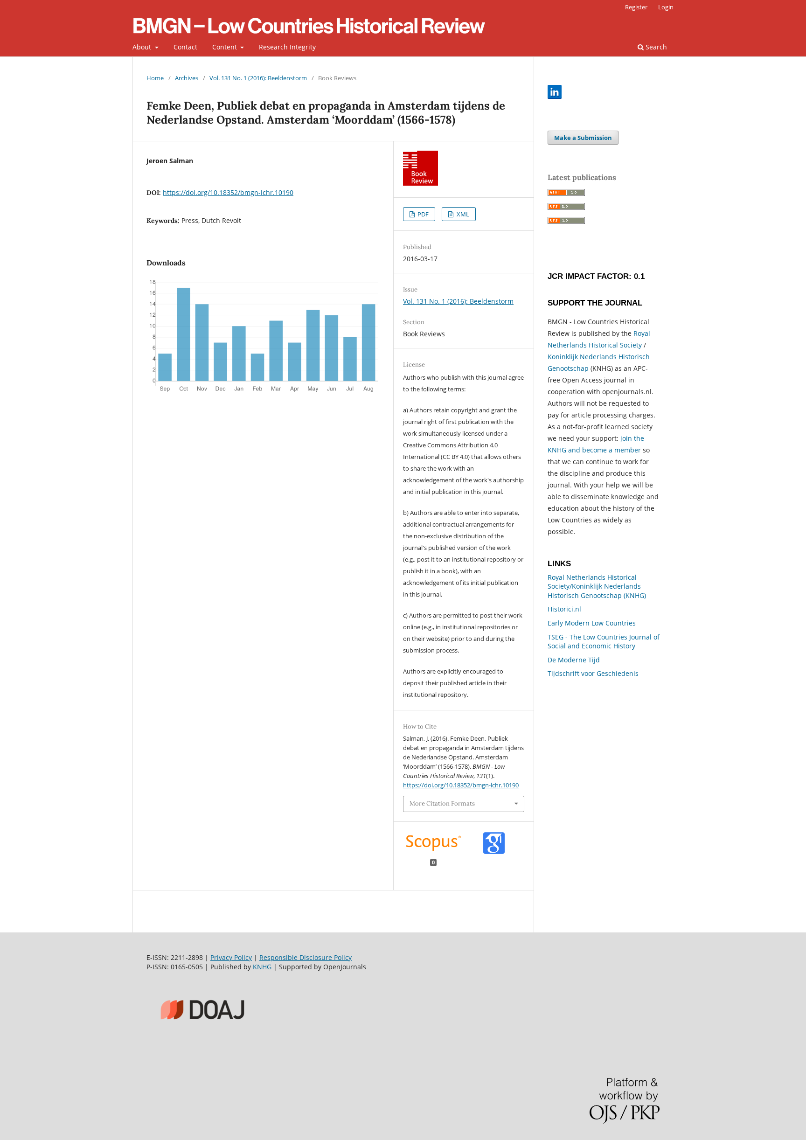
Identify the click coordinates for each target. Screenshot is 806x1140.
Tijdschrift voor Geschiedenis (593, 673)
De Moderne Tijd (574, 659)
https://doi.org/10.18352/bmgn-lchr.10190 (228, 192)
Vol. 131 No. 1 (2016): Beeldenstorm (258, 78)
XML (462, 214)
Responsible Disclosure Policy (305, 957)
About (142, 46)
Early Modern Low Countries (592, 623)
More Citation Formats (442, 803)
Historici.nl (564, 609)
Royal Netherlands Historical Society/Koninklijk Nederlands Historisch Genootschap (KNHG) (597, 586)
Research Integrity (287, 46)
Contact (185, 46)
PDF (422, 214)
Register (636, 7)
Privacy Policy (231, 957)
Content (225, 46)
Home (155, 78)
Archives (186, 78)
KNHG (262, 966)
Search (655, 46)
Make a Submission (583, 137)
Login (666, 7)
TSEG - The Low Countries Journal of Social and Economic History (604, 642)
